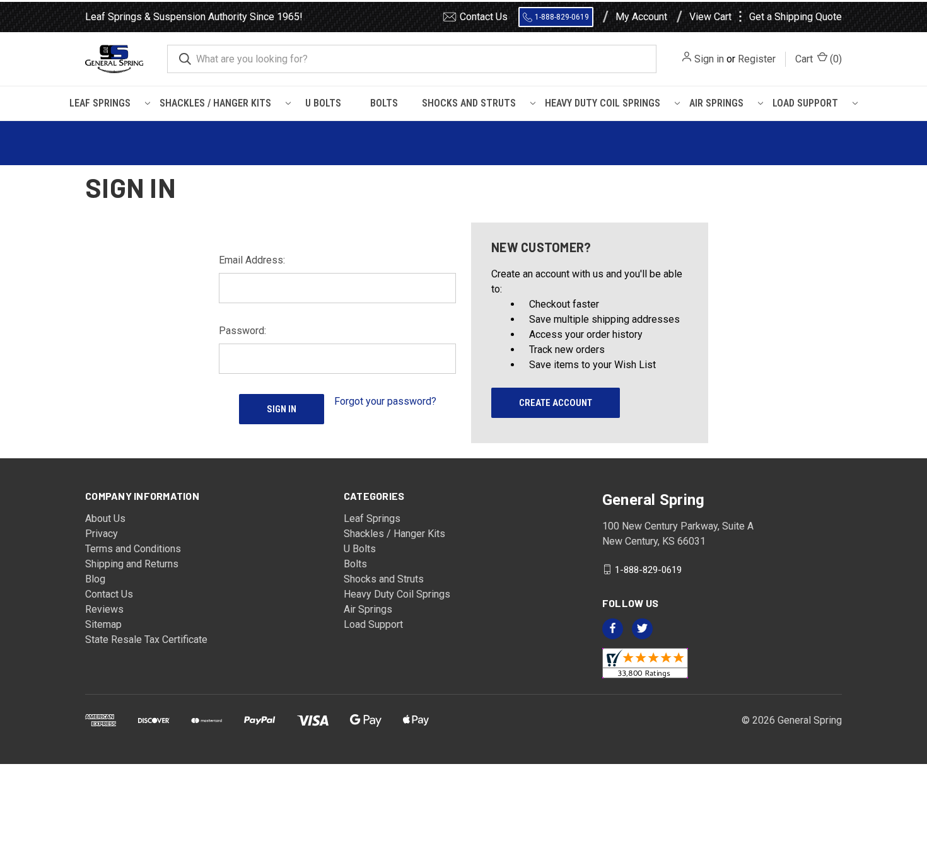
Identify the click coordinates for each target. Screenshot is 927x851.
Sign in (709, 59)
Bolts (384, 103)
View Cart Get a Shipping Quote (765, 17)
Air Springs (716, 103)
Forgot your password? (385, 401)
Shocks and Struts (469, 103)
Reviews (104, 609)
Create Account (555, 402)
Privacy (101, 534)
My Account (641, 17)
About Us (105, 518)
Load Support (805, 103)
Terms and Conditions (133, 549)
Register (757, 59)
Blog (95, 579)
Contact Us (484, 17)
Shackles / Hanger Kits (215, 103)
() (818, 59)
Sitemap (103, 624)
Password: (242, 331)
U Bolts (323, 103)
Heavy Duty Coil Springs (602, 103)
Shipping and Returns (131, 564)
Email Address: (252, 260)
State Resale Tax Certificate (146, 639)
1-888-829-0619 (562, 17)
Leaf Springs (100, 103)
